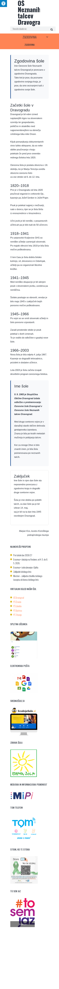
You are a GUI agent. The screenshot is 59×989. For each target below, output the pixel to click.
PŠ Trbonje (17, 614)
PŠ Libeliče (17, 606)
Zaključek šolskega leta (22, 571)
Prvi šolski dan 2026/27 (22, 555)
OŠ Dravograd (18, 597)
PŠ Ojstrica (17, 610)
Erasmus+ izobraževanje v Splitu (25, 567)
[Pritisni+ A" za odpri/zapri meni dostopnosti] (3, 3)
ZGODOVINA (29, 36)
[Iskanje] (51, 29)
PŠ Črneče (17, 602)
